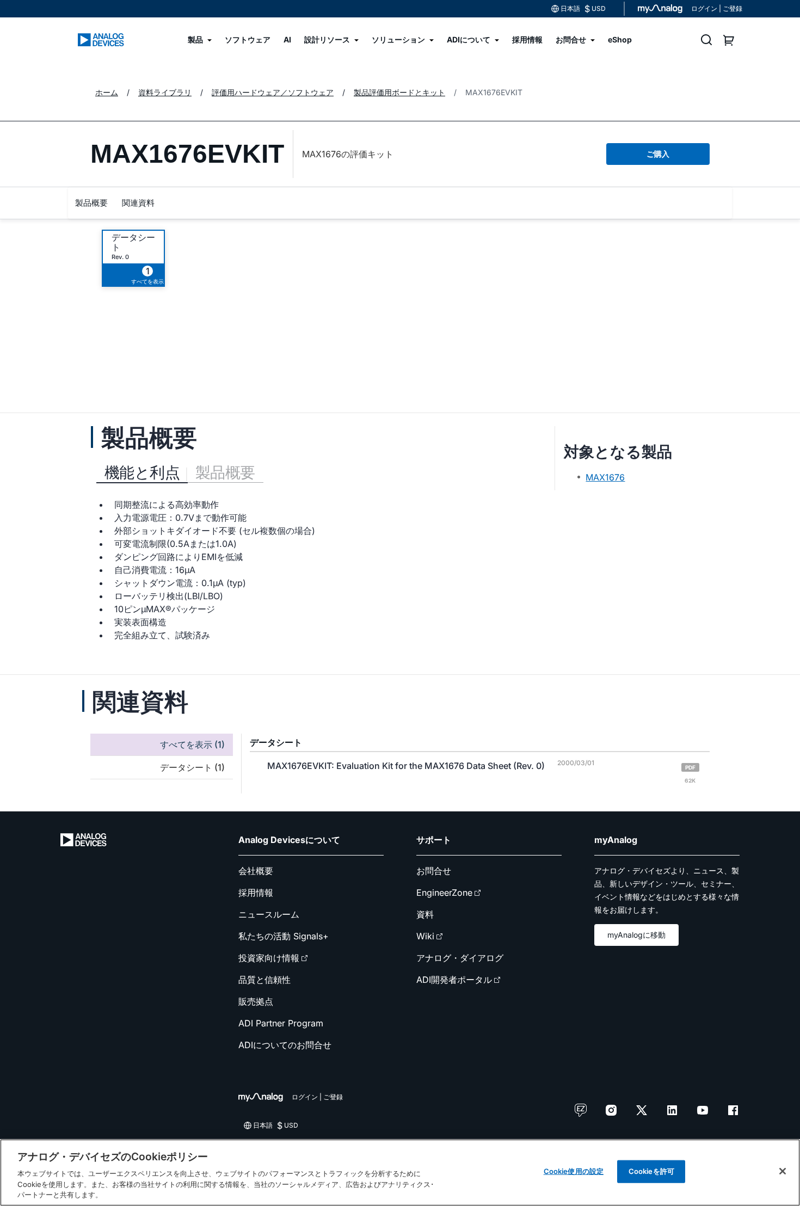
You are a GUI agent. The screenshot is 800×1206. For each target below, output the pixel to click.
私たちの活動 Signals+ (283, 936)
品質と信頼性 (264, 979)
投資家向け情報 (268, 957)
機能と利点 (142, 472)
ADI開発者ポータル (454, 979)
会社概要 (255, 870)
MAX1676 (605, 477)
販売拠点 (255, 1001)
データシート (133, 242)
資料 (425, 914)
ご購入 (658, 153)
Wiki (425, 936)
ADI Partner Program (280, 1023)
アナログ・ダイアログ (459, 957)
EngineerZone (444, 892)
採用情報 (255, 892)
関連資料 (138, 203)
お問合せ (433, 870)
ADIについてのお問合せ (284, 1044)
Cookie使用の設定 (574, 1171)
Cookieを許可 (651, 1171)
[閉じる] (783, 1171)
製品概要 (91, 203)
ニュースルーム (268, 914)
